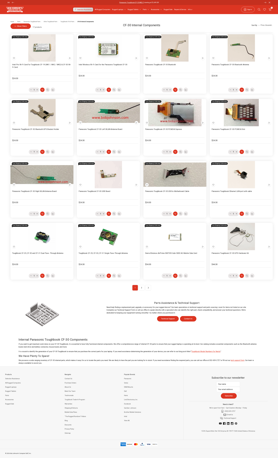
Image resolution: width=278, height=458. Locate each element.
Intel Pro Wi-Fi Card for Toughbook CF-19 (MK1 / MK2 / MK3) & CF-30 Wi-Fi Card (41, 66)
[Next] (265, 2)
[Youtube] (220, 423)
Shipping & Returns (71, 408)
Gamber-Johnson (130, 408)
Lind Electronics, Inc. (131, 399)
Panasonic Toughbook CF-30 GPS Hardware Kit (230, 253)
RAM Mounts (128, 387)
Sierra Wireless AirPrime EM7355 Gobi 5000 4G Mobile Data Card (171, 253)
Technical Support (168, 319)
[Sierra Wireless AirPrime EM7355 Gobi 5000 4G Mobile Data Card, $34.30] (174, 236)
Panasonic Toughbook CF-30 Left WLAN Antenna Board (100, 129)
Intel (125, 416)
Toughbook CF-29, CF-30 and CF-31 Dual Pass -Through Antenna (37, 253)
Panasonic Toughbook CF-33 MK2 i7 (131, 2)
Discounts (68, 425)
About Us (68, 387)
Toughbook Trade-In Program (75, 399)
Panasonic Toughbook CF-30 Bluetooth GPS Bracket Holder (35, 129)
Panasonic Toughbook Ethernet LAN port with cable (232, 191)
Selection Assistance (12, 378)
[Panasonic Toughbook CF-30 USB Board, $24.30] (108, 174)
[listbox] (267, 25)
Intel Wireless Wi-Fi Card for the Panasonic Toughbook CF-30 (103, 65)
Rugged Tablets (10, 391)
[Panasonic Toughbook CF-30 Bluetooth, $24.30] (174, 48)
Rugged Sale (9, 404)
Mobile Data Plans (71, 412)
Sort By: (254, 25)
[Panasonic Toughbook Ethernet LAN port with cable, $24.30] (241, 174)
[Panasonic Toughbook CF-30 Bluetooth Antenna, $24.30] (241, 48)
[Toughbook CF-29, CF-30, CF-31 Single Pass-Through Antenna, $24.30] (108, 236)
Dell (125, 391)
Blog (66, 420)
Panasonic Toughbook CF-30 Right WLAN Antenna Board (34, 191)
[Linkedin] (228, 423)
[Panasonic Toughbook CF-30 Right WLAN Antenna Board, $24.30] (41, 174)
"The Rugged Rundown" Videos (75, 416)
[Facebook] (224, 423)
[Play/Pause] (8, 2)
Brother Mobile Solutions (132, 412)
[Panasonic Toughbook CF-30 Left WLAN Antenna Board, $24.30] (108, 112)
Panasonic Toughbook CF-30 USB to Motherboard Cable (167, 191)
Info (189, 9)
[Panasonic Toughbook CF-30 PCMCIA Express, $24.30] (174, 112)
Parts (7, 395)
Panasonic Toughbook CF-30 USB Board (94, 191)
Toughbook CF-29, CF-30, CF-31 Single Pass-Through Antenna (103, 253)
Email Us (230, 415)
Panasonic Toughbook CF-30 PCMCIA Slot (228, 129)
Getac (126, 383)
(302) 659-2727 (230, 411)
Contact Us (188, 319)
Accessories (9, 399)
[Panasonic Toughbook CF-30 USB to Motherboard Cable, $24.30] (174, 174)
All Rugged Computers (13, 383)
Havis (126, 395)
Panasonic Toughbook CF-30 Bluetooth (160, 65)
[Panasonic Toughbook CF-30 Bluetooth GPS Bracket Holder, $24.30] (41, 112)
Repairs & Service (180, 9)
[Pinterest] (236, 423)
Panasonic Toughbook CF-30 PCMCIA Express (163, 129)
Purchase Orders (70, 383)
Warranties (68, 404)
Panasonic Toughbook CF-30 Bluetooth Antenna (230, 65)
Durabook (127, 404)
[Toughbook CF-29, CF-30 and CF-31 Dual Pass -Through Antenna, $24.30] (41, 236)
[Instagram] (232, 423)
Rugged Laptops (10, 387)
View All (127, 420)
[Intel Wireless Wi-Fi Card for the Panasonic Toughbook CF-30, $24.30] (108, 48)
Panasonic (127, 378)
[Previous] (13, 2)
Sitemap (68, 433)
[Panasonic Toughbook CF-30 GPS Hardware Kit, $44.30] (241, 236)
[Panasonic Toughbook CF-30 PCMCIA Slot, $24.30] (241, 112)
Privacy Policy (69, 429)
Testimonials (69, 395)
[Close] (269, 2)
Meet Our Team (70, 391)
